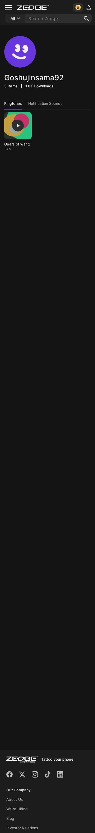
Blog (10, 818)
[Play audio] (18, 125)
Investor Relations (22, 828)
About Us (14, 799)
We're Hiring (17, 809)
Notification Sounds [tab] (45, 103)
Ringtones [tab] (13, 103)
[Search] (86, 18)
